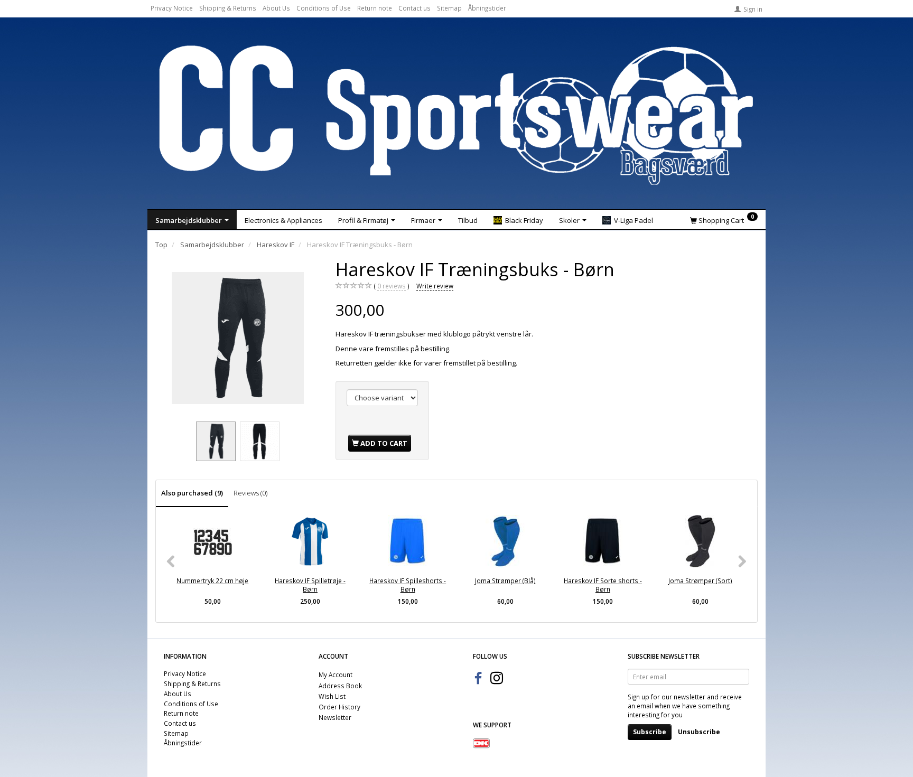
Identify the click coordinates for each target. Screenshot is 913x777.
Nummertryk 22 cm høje (212, 580)
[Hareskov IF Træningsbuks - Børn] (238, 338)
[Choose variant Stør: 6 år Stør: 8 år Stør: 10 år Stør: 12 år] (382, 397)
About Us (276, 8)
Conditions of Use (323, 8)
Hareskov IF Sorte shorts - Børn (603, 585)
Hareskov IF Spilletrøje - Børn (310, 585)
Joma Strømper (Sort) (700, 580)
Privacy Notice (172, 8)
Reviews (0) (250, 493)
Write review (434, 286)
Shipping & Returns (227, 8)
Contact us (414, 8)
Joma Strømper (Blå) (505, 580)
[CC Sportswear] (456, 115)
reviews (391, 286)
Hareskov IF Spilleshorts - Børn (407, 585)
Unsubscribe (699, 731)
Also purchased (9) (192, 493)
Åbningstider (487, 8)
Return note (374, 8)
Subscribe (649, 731)
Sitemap (449, 8)
